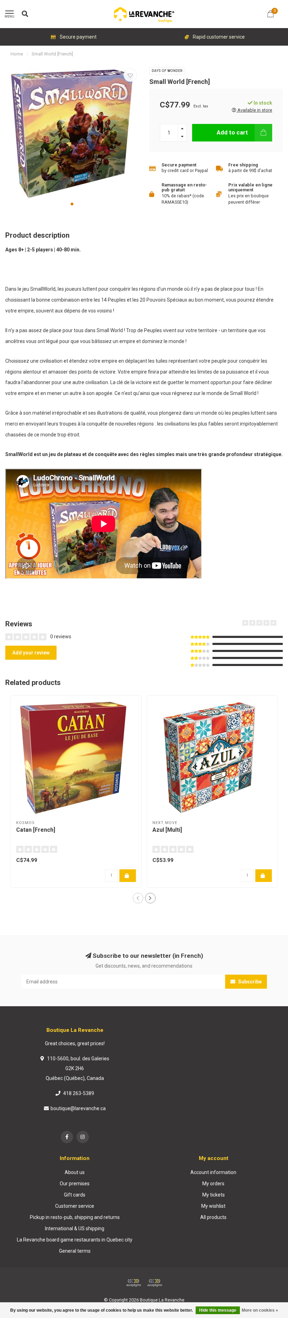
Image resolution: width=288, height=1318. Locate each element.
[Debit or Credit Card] (133, 1283)
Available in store (254, 110)
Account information (213, 1172)
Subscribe (249, 981)
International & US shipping (74, 1228)
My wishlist (213, 1206)
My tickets (213, 1195)
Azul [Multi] (167, 829)
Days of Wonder (167, 71)
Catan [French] (35, 829)
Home (17, 54)
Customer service (74, 1206)
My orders (213, 1183)
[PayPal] (154, 1283)
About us (75, 1172)
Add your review (31, 652)
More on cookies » (260, 1310)
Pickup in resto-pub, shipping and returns (75, 1217)
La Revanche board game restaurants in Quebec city (74, 1240)
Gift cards (74, 1195)
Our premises (75, 1183)
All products (213, 1217)
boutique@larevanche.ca (78, 1108)
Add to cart (232, 132)
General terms (75, 1251)
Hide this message (217, 1310)
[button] (72, 204)
